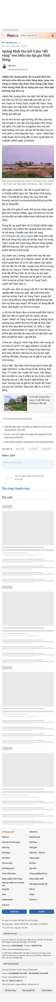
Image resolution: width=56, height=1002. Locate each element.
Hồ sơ (32, 889)
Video (32, 894)
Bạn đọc (33, 868)
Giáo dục (6, 847)
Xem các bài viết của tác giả (17, 69)
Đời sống (6, 852)
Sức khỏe (6, 858)
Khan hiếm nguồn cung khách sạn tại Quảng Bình (29, 442)
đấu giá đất (20, 449)
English (5, 889)
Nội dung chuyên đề (38, 884)
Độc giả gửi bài (28, 990)
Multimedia (7, 899)
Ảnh (4, 894)
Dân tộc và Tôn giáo (11, 842)
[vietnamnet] (12, 36)
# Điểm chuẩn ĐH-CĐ (29, 36)
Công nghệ (34, 858)
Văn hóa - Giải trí (37, 852)
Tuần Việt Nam (9, 873)
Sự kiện (42, 912)
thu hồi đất (33, 449)
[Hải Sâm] (4, 66)
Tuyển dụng (46, 990)
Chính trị (33, 832)
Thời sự (5, 837)
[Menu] (3, 35)
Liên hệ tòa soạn (10, 933)
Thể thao (33, 842)
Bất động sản (11, 43)
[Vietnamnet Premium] (8, 833)
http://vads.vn (16, 980)
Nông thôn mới (36, 879)
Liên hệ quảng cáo (11, 963)
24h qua (5, 905)
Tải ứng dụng (10, 990)
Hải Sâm (12, 65)
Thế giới (33, 847)
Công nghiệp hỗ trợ (38, 873)
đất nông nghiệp (24, 236)
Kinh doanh (34, 837)
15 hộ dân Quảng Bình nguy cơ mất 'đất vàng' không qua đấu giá (39, 400)
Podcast (32, 899)
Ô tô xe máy (7, 863)
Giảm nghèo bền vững (12, 879)
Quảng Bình (46, 449)
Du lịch (32, 863)
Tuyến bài (14, 912)
